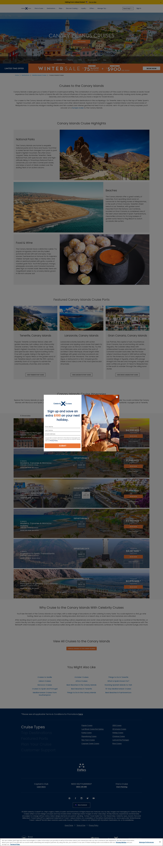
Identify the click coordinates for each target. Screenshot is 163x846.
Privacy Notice (121, 842)
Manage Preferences (146, 842)
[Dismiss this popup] (116, 397)
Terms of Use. (15, 844)
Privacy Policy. (54, 440)
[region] (81, 842)
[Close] (160, 842)
